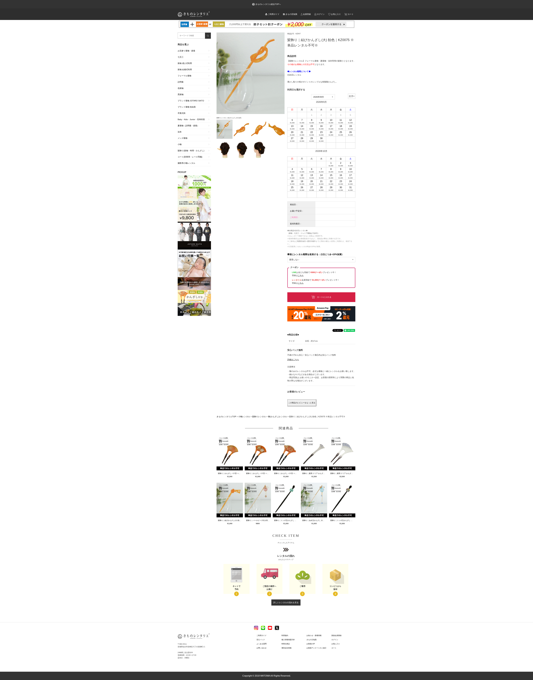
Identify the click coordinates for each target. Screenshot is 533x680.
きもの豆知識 (291, 14)
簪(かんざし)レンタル (277, 416)
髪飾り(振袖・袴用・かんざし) (191, 150)
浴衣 (180, 132)
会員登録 (307, 14)
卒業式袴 (181, 113)
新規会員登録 (336, 635)
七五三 (180, 57)
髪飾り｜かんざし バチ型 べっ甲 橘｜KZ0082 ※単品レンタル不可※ (258, 473)
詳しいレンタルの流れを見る (286, 602)
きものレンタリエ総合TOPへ (268, 4)
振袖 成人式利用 (185, 63)
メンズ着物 (182, 138)
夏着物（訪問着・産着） (188, 126)
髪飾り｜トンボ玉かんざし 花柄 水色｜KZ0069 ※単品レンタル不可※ (286, 520)
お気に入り (336, 14)
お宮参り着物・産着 (186, 51)
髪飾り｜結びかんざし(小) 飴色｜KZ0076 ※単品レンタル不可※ (230, 520)
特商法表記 (285, 644)
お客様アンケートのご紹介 (316, 648)
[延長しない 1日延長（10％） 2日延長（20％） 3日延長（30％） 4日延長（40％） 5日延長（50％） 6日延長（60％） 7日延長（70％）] (321, 259)
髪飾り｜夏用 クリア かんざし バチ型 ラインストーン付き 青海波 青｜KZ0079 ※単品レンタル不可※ (314, 473)
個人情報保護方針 (288, 640)
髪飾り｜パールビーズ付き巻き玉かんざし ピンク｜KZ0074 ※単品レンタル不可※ (258, 520)
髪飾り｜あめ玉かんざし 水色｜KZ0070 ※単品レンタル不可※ (314, 520)
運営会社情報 (286, 648)
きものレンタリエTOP (226, 416)
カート (351, 14)
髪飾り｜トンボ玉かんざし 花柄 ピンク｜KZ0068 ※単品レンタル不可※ (342, 520)
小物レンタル (244, 416)
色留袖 (180, 88)
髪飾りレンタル (259, 416)
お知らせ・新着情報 (313, 635)
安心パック (261, 640)
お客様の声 (310, 644)
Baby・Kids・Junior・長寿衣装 (191, 119)
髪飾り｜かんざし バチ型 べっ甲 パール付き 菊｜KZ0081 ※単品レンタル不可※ (286, 473)
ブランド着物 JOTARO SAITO (191, 101)
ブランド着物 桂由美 (187, 107)
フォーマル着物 (184, 76)
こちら (301, 283)
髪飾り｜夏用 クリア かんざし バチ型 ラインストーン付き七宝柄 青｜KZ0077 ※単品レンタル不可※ (342, 473)
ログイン (321, 14)
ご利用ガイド (273, 14)
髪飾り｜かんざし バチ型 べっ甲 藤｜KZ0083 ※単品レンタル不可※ (230, 473)
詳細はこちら (293, 359)
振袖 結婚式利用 (185, 69)
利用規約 (284, 635)
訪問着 (180, 82)
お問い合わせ (261, 648)
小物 (180, 144)
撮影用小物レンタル (186, 163)
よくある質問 (261, 644)
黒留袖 (180, 94)
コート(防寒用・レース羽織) (190, 157)
